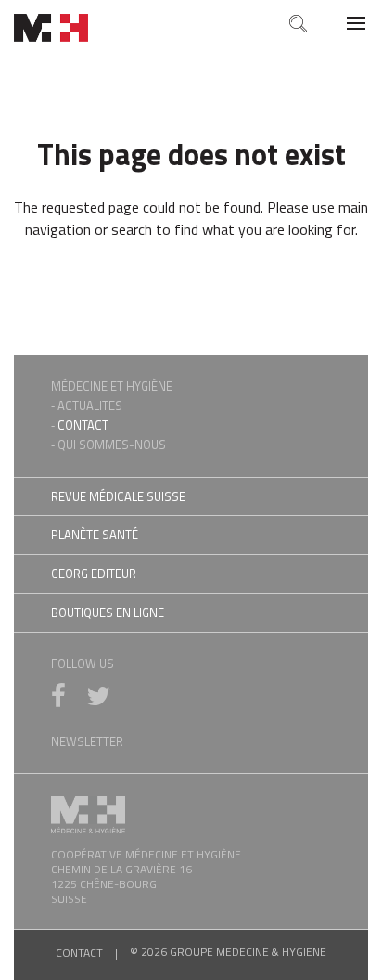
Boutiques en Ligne (107, 612)
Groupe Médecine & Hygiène (51, 28)
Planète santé (94, 534)
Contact (82, 425)
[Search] (297, 23)
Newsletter (87, 741)
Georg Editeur (93, 573)
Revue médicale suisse (118, 496)
